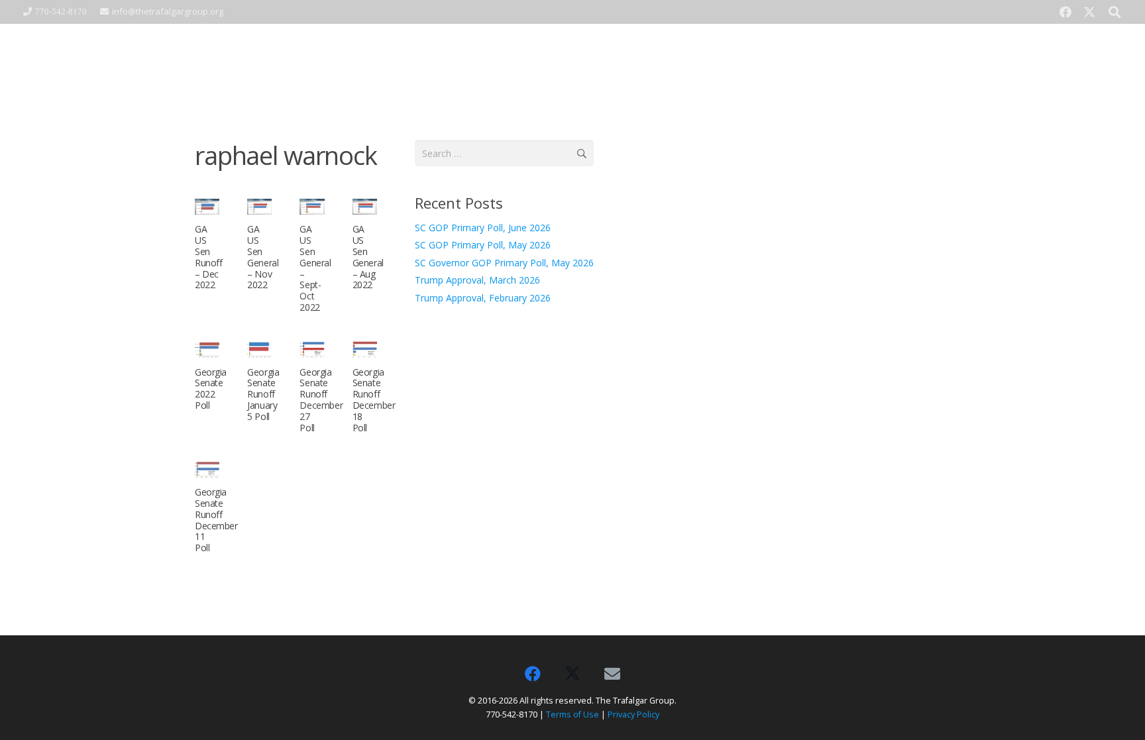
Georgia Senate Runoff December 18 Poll (374, 400)
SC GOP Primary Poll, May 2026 (483, 244)
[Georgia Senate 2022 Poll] (207, 349)
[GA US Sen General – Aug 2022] (365, 207)
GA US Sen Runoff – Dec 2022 (208, 257)
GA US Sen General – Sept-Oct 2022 (315, 268)
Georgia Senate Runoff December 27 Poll (321, 400)
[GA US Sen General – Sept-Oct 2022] (312, 207)
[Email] (612, 674)
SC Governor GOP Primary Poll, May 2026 (504, 262)
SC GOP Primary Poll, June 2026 (483, 227)
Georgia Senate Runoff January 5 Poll (263, 394)
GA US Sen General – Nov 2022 (262, 257)
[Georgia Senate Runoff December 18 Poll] (365, 349)
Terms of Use (572, 714)
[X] (1089, 12)
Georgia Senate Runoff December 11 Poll (216, 520)
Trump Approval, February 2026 (483, 297)
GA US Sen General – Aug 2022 (368, 257)
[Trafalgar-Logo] (278, 64)
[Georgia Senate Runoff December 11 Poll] (207, 469)
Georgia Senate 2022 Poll (211, 388)
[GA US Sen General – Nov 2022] (259, 207)
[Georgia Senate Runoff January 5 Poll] (259, 349)
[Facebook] (1065, 12)
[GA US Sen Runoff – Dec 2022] (207, 207)
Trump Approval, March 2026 (477, 280)
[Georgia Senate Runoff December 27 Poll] (312, 349)
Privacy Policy (633, 714)
